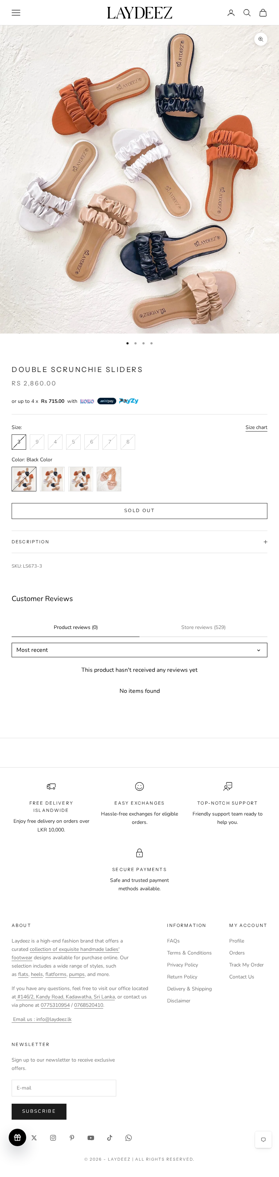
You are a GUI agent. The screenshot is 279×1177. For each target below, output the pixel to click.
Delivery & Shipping (189, 988)
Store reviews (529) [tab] (203, 627)
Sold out (139, 510)
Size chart (256, 427)
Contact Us (241, 976)
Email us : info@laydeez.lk (42, 1019)
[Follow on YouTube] (90, 1137)
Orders (237, 952)
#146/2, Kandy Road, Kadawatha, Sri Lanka (65, 996)
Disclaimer (178, 1000)
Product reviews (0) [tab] (76, 627)
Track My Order (246, 964)
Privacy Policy (182, 964)
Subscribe (39, 1111)
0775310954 (55, 1005)
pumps (77, 974)
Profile (236, 940)
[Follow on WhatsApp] (128, 1137)
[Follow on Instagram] (53, 1137)
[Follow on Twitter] (34, 1137)
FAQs (173, 940)
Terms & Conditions (189, 952)
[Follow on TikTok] (109, 1137)
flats (23, 974)
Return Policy (182, 976)
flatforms (55, 974)
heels (37, 974)
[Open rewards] (17, 1137)
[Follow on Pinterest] (72, 1137)
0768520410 (88, 1005)
